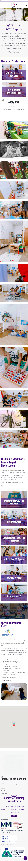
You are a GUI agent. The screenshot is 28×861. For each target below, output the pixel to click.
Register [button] (5, 615)
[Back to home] (13, 5)
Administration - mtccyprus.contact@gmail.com (14, 809)
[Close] (3, 99)
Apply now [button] (21, 96)
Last (17, 787)
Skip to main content (5, 1)
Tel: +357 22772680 (14, 812)
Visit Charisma (7, 680)
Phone (3, 790)
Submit (14, 796)
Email (3, 788)
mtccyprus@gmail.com (14, 114)
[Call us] (25, 858)
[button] (26, 5)
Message (4, 793)
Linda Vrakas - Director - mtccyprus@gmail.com (14, 806)
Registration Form (14, 106)
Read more (21, 79)
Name (3, 783)
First (17, 785)
